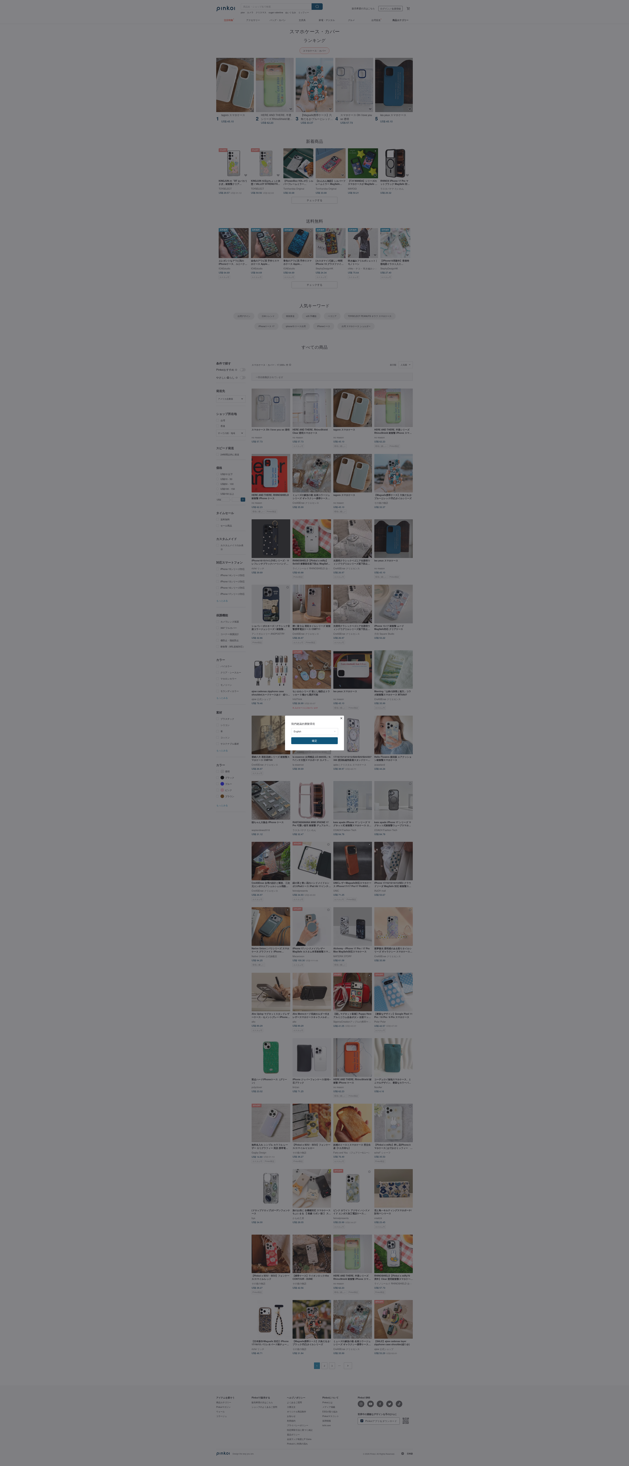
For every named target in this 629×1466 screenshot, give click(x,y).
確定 (314, 741)
